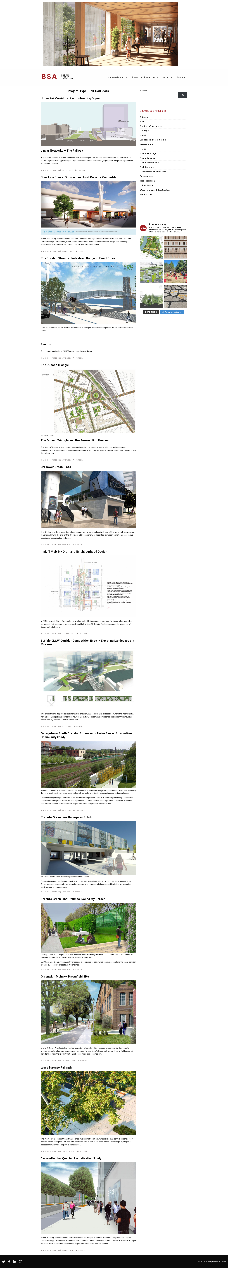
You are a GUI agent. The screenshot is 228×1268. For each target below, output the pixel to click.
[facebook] (9, 1263)
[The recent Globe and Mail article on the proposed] (151, 271)
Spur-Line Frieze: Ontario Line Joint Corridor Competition (80, 177)
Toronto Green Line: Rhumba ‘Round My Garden (73, 899)
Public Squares (147, 158)
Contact (181, 77)
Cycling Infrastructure (151, 126)
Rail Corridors (147, 167)
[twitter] (4, 1263)
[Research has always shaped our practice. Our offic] (175, 247)
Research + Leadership (144, 77)
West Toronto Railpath (56, 1067)
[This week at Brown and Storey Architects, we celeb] (175, 271)
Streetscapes (146, 176)
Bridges (144, 117)
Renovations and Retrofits (153, 172)
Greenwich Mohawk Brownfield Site (65, 976)
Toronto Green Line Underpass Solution (68, 817)
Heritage (144, 131)
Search (143, 91)
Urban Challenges (116, 77)
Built (142, 121)
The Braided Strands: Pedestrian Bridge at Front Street (79, 258)
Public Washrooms (149, 162)
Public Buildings (148, 153)
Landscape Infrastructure (153, 140)
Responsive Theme (219, 1262)
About (166, 77)
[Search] (182, 95)
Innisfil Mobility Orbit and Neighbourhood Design (74, 551)
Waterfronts (146, 194)
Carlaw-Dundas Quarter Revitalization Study (71, 1158)
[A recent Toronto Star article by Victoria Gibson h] (151, 296)
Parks (143, 149)
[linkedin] (15, 1263)
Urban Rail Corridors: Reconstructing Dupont (71, 98)
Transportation (147, 181)
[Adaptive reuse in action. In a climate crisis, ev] (175, 296)
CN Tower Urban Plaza (56, 467)
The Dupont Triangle (55, 365)
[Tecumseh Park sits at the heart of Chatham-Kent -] (151, 247)
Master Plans (146, 144)
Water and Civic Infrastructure (155, 190)
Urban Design (146, 185)
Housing (144, 135)
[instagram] (21, 1263)
